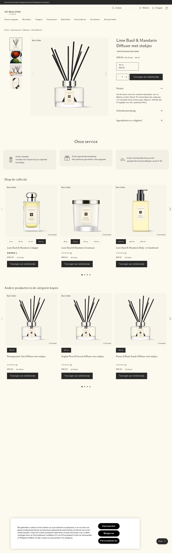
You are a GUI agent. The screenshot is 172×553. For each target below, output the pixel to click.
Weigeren (108, 533)
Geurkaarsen (52, 19)
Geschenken (95, 19)
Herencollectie (80, 19)
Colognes (38, 19)
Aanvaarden (108, 526)
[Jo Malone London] (12, 13)
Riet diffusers (37, 30)
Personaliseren (108, 541)
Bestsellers (26, 19)
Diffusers (26, 30)
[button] (162, 541)
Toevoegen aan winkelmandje (146, 77)
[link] (29, 159)
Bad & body (65, 19)
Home (6, 30)
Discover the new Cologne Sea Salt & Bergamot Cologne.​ (27, 2)
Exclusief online (110, 19)
